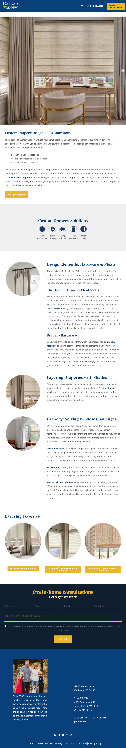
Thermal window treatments (61, 482)
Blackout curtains (55, 448)
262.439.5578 (96, 717)
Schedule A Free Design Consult (116, 6)
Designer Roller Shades (23, 568)
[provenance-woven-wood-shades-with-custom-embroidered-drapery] (103, 541)
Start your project (16, 194)
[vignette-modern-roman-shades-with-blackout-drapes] (63, 541)
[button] (74, 6)
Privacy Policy (94, 743)
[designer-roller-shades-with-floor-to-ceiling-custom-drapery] (23, 541)
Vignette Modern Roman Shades (63, 569)
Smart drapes (54, 467)
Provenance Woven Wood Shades (102, 569)
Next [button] (123, 71)
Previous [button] (3, 71)
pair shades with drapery (17, 177)
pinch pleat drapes (56, 308)
